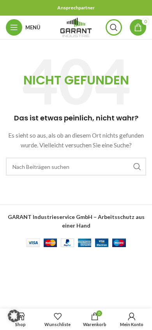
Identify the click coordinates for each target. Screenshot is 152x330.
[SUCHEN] (137, 167)
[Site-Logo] (76, 26)
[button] (14, 316)
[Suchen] (114, 27)
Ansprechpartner (76, 8)
